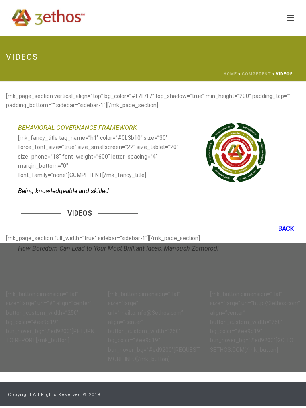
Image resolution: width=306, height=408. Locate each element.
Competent (256, 74)
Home (230, 74)
